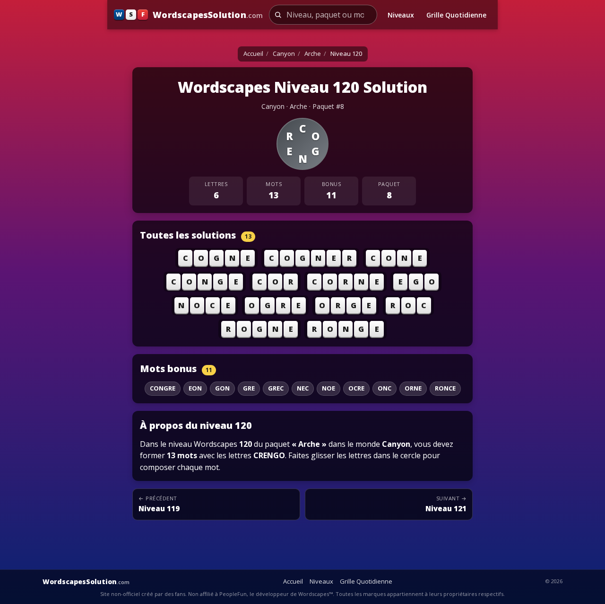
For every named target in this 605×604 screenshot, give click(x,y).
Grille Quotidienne (456, 14)
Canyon (284, 53)
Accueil (253, 53)
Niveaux (401, 14)
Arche (312, 53)
